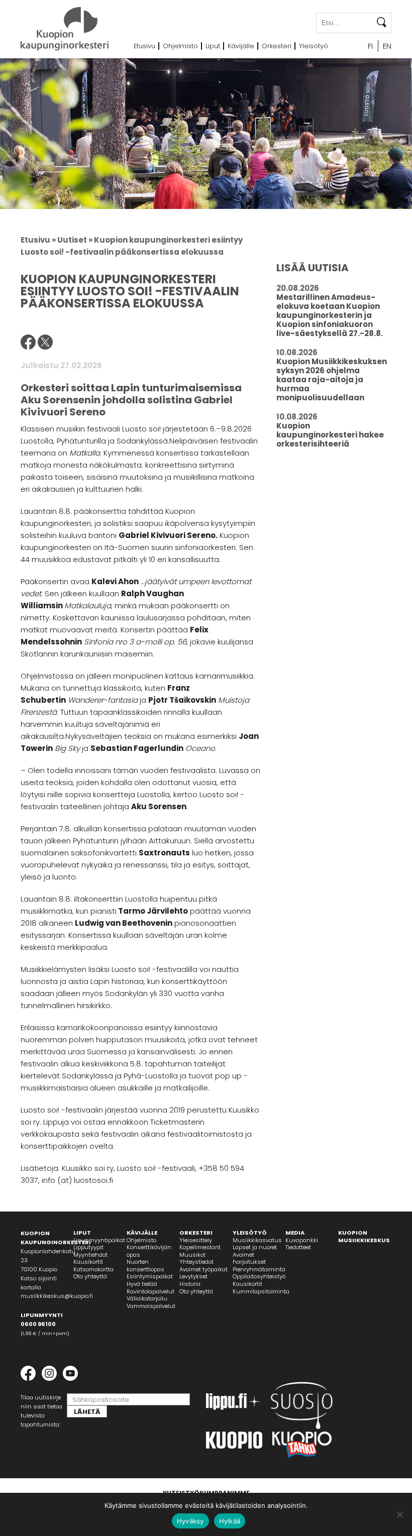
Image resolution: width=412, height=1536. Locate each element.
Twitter (45, 342)
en (387, 46)
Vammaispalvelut (151, 1306)
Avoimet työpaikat (203, 1269)
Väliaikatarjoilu (147, 1298)
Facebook (28, 342)
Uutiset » (74, 240)
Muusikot (192, 1255)
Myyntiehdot (90, 1255)
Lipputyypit (88, 1247)
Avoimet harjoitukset (249, 1258)
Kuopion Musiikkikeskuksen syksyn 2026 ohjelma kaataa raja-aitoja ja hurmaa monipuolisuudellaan (331, 379)
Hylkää (230, 1521)
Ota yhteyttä (90, 1276)
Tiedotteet (298, 1247)
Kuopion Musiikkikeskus (364, 1236)
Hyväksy (190, 1521)
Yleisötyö (313, 46)
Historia (189, 1284)
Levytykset (193, 1276)
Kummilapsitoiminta (261, 1291)
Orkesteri (276, 46)
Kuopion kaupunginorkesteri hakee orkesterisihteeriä (330, 434)
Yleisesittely (195, 1240)
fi (370, 46)
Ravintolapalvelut (150, 1291)
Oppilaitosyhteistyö (259, 1276)
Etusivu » (38, 240)
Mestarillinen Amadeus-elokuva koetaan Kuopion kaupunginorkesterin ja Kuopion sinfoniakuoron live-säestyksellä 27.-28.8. (329, 315)
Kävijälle (241, 46)
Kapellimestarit (200, 1247)
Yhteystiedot (196, 1262)
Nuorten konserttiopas (145, 1265)
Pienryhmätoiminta (259, 1269)
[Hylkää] (399, 1514)
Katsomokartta (93, 1269)
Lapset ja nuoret (255, 1247)
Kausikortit (88, 1262)
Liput (212, 46)
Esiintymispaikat (150, 1276)
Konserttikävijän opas (149, 1251)
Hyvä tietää (142, 1284)
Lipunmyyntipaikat (99, 1240)
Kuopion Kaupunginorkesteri (65, 29)
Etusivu (144, 46)
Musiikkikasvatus (257, 1240)
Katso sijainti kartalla (39, 1282)
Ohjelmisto (180, 46)
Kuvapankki (301, 1240)
